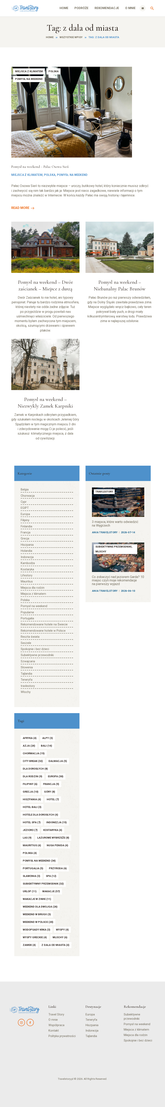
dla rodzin (32, 776)
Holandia (26, 551)
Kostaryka (27, 569)
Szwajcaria (28, 661)
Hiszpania (27, 545)
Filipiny (25, 520)
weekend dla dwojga (40, 906)
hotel (53, 799)
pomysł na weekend (39, 860)
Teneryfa (26, 679)
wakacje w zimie (37, 898)
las (27, 837)
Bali (46, 745)
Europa (25, 514)
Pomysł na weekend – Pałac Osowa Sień (40, 167)
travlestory (28, 686)
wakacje (51, 891)
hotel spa (32, 822)
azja (29, 745)
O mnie (53, 1019)
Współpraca (56, 1025)
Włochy (26, 692)
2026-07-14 (128, 532)
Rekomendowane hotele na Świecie (44, 624)
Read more (20, 208)
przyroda (58, 868)
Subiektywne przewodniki (37, 655)
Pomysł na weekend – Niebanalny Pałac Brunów (119, 285)
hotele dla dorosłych (40, 814)
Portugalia (27, 618)
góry (49, 791)
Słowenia (27, 667)
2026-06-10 (128, 590)
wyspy (62, 929)
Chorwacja (28, 496)
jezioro (30, 830)
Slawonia (31, 875)
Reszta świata (30, 637)
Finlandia (26, 526)
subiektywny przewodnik (43, 883)
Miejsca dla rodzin (32, 587)
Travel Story (56, 1014)
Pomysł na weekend (29, 78)
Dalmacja (57, 761)
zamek (29, 944)
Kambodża (28, 563)
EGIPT (25, 508)
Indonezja (27, 557)
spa (51, 875)
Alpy (47, 738)
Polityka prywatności (62, 1036)
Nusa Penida (57, 845)
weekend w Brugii (37, 914)
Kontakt (53, 1030)
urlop (30, 891)
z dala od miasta (55, 944)
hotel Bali (32, 807)
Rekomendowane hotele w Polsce (43, 630)
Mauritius (27, 581)
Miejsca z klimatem (29, 71)
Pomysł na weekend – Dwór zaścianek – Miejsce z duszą (45, 285)
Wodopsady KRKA (36, 929)
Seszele (26, 643)
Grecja (25, 538)
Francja (25, 532)
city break (33, 761)
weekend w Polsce (38, 921)
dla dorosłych (35, 768)
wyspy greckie (35, 937)
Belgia (25, 489)
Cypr (24, 502)
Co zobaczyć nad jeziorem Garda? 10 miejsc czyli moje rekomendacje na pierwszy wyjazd (118, 580)
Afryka (30, 738)
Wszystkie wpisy (71, 37)
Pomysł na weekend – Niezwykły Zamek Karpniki (45, 402)
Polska (53, 71)
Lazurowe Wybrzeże (53, 837)
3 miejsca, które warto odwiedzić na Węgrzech (115, 523)
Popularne (27, 612)
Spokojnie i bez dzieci (35, 649)
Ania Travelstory (105, 532)
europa (55, 776)
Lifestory (26, 575)
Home (50, 37)
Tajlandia (26, 673)
